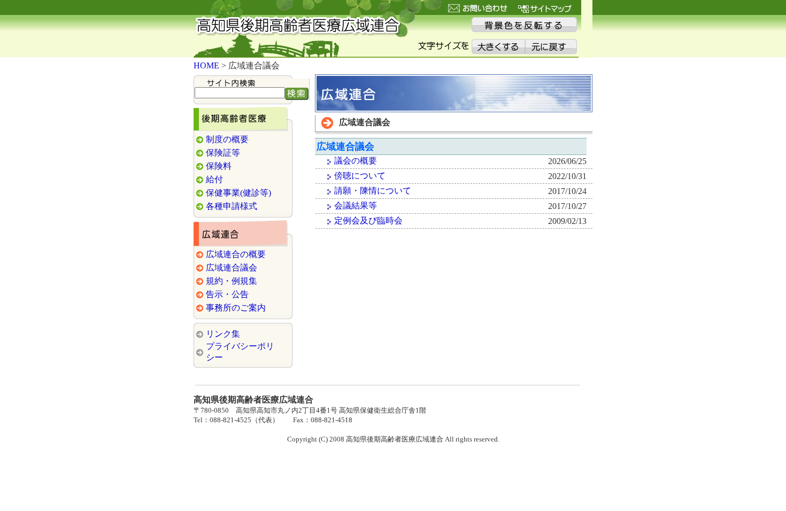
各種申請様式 (231, 206)
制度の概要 (227, 139)
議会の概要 (355, 160)
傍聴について (360, 175)
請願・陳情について (372, 190)
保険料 (219, 166)
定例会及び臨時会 (368, 220)
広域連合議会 (231, 267)
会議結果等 (355, 205)
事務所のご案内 (236, 307)
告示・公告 (227, 294)
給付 (214, 179)
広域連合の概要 (236, 254)
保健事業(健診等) (238, 192)
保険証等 (223, 152)
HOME (206, 65)
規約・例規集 (231, 280)
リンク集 (223, 333)
